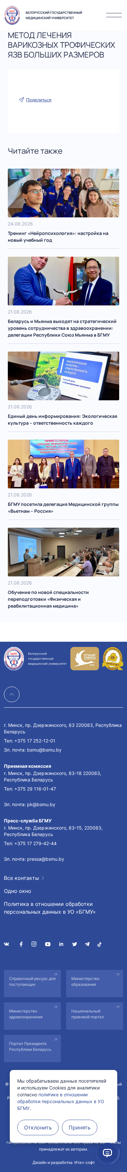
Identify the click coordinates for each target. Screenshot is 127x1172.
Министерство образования (85, 981)
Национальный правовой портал (87, 1014)
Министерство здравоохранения (26, 1014)
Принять (80, 1127)
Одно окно (17, 891)
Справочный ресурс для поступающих (32, 981)
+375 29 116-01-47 (35, 789)
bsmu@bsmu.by (44, 750)
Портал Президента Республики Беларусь (30, 1046)
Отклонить (38, 1127)
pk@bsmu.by (41, 804)
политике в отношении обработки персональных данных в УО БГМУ (60, 1101)
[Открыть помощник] (107, 1152)
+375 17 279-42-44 (35, 843)
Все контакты (21, 878)
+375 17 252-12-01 (34, 740)
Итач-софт (84, 1162)
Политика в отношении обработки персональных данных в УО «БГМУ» (50, 908)
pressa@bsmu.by (45, 859)
